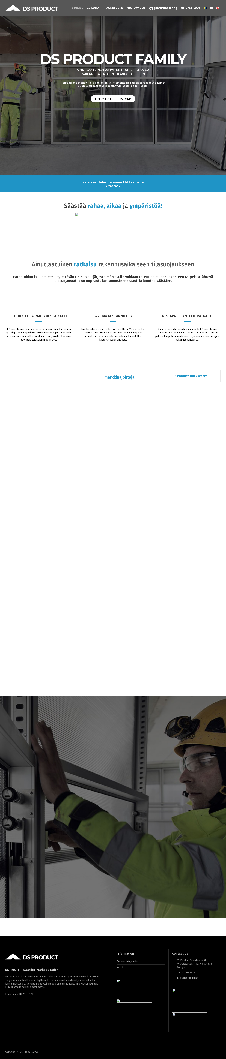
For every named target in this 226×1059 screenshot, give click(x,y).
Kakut (120, 967)
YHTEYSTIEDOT (25, 994)
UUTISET (69, 884)
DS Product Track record (189, 376)
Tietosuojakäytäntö (127, 961)
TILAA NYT (35, 884)
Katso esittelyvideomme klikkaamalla (113, 182)
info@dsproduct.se (187, 977)
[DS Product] (31, 7)
